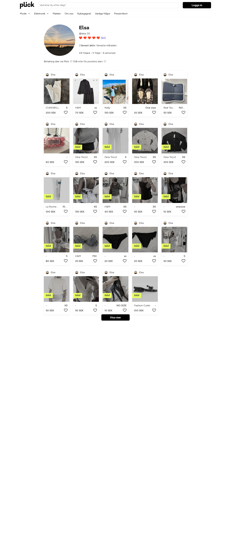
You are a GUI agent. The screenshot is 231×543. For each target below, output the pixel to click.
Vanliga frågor (102, 13)
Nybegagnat (84, 13)
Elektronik (39, 13)
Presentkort (121, 13)
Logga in (197, 5)
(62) (103, 37)
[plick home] (27, 5)
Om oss (69, 13)
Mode (23, 13)
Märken (57, 13)
